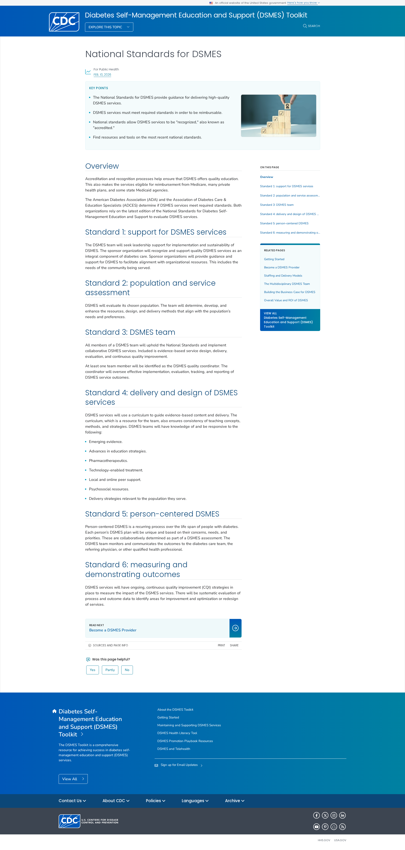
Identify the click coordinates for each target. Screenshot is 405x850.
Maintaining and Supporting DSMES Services (189, 725)
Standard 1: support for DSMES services (286, 186)
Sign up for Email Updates (179, 765)
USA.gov (340, 840)
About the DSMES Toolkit (175, 709)
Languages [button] (193, 801)
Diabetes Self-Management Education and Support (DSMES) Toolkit (196, 15)
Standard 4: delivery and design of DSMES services (290, 214)
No (127, 670)
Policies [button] (154, 801)
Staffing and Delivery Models (283, 276)
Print (221, 645)
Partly (110, 670)
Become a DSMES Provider (282, 267)
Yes (92, 670)
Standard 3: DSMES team (277, 205)
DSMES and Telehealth (173, 749)
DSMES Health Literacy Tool (177, 733)
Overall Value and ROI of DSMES (286, 300)
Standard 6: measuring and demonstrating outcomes (290, 233)
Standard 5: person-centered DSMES (284, 223)
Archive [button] (233, 801)
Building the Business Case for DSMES (289, 292)
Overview (266, 177)
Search (314, 26)
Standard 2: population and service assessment (290, 196)
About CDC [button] (114, 801)
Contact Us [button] (71, 801)
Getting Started (274, 259)
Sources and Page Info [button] (110, 645)
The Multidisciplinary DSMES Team (287, 284)
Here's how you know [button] (302, 3)
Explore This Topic (106, 27)
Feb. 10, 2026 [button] (102, 74)
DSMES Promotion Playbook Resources (185, 741)
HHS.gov (324, 840)
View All (70, 778)
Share (234, 645)
